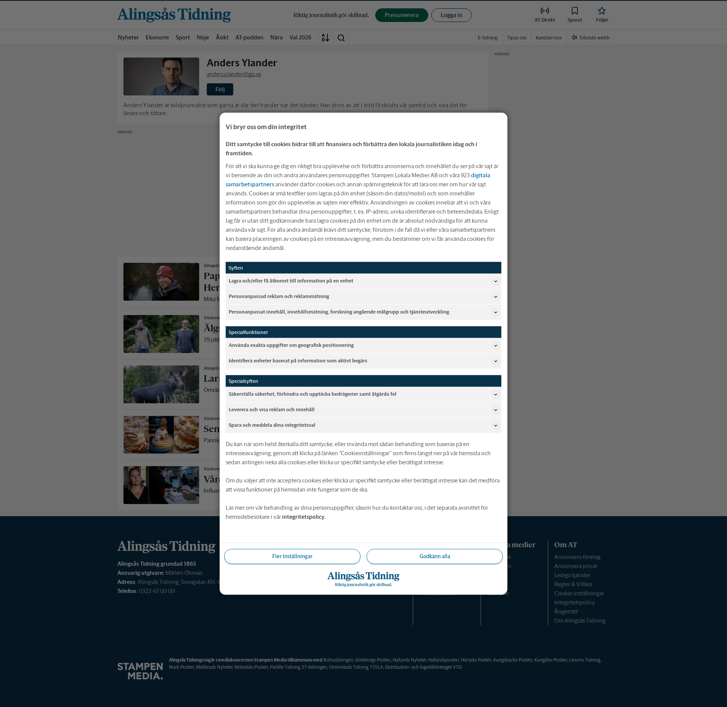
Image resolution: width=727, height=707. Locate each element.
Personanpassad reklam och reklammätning (279, 296)
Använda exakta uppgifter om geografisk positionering (291, 345)
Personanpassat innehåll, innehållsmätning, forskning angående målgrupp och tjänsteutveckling (339, 312)
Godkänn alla (435, 555)
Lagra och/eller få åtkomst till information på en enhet (291, 281)
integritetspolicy (303, 516)
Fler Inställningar (292, 555)
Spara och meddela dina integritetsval (272, 425)
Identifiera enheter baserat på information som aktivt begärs (298, 360)
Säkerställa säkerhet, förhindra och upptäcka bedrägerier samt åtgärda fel (312, 394)
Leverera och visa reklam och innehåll (272, 409)
